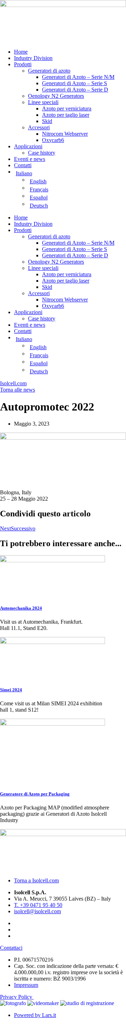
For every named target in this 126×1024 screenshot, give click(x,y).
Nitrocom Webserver (65, 134)
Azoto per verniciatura (66, 108)
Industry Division (33, 58)
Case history (41, 153)
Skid (47, 121)
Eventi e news (29, 159)
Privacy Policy (17, 997)
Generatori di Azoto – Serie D (75, 90)
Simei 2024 (11, 689)
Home (21, 52)
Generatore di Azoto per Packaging (35, 793)
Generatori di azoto (49, 71)
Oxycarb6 (53, 140)
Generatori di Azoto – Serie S (74, 83)
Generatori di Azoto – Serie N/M (78, 77)
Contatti (22, 165)
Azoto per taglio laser (65, 115)
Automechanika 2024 (21, 608)
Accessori (39, 127)
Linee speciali (43, 102)
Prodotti (22, 64)
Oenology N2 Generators (56, 96)
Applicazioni (28, 146)
